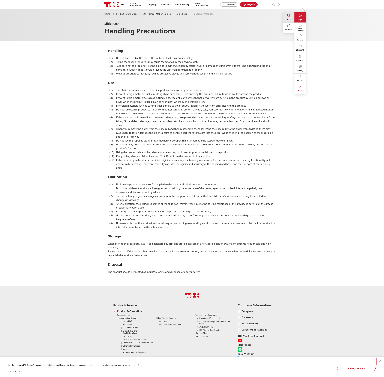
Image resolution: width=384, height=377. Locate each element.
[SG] (111, 4)
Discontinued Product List (209, 318)
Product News (202, 336)
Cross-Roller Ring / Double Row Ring (130, 332)
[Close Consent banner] (379, 361)
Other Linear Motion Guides (157, 13)
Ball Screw (127, 324)
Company (247, 311)
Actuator (164, 321)
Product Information (126, 13)
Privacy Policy (14, 371)
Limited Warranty (206, 327)
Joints (125, 349)
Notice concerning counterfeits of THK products (214, 322)
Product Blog (201, 333)
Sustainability (182, 4)
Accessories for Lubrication (134, 352)
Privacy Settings (356, 368)
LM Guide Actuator (130, 328)
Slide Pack (182, 13)
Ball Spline (127, 336)
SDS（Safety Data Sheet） (210, 330)
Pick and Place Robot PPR (170, 324)
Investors (166, 4)
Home (107, 13)
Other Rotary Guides (131, 346)
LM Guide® (127, 321)
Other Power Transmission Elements (138, 343)
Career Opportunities (201, 4)
